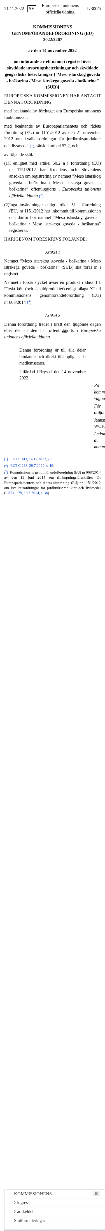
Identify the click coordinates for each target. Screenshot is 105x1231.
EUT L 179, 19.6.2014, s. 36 (26, 493)
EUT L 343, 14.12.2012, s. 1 (31, 459)
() (32, 146)
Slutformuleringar (29, 1220)
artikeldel (25, 1211)
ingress (23, 1202)
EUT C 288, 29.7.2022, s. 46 (31, 466)
